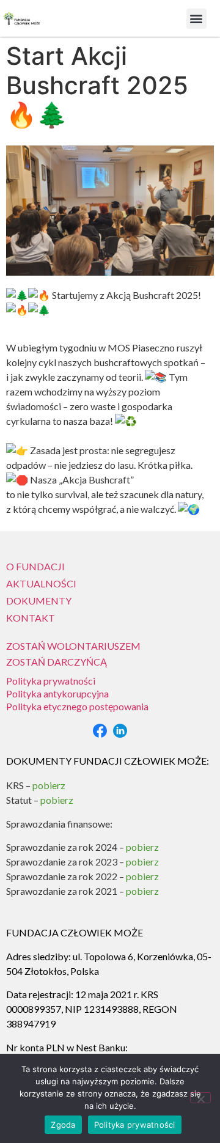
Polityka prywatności (50, 680)
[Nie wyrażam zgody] (200, 1097)
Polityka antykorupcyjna (57, 693)
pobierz (142, 847)
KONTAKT (30, 617)
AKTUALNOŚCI (41, 583)
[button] (196, 19)
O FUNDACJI (35, 566)
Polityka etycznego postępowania (77, 706)
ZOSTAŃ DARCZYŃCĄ (56, 661)
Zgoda (63, 1125)
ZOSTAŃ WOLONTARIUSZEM (73, 646)
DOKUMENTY (39, 600)
